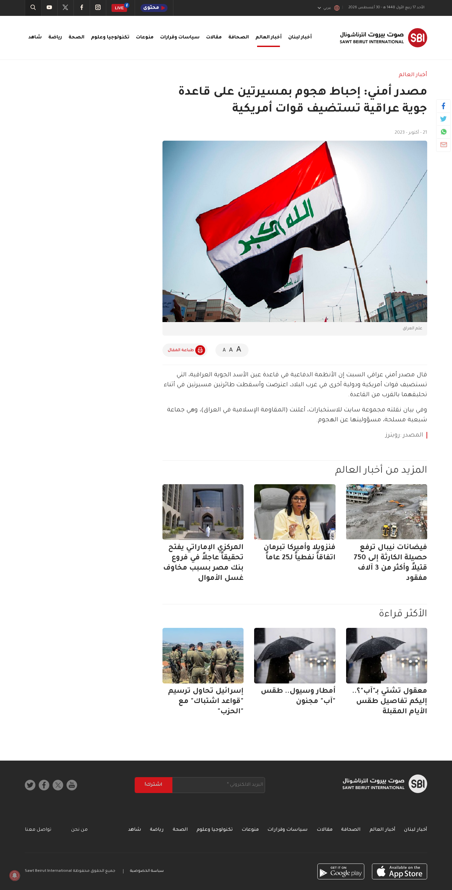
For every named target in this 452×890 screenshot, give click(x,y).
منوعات (145, 37)
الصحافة (238, 37)
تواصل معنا (38, 830)
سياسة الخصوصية (147, 871)
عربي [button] (327, 8)
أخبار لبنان (300, 37)
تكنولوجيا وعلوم (110, 37)
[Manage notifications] (14, 875)
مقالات (214, 37)
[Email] (443, 144)
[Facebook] (443, 106)
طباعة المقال (181, 350)
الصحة (76, 37)
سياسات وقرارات (180, 37)
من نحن (79, 830)
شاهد (35, 37)
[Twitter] (443, 119)
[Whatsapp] (443, 131)
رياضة (55, 37)
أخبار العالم (268, 37)
